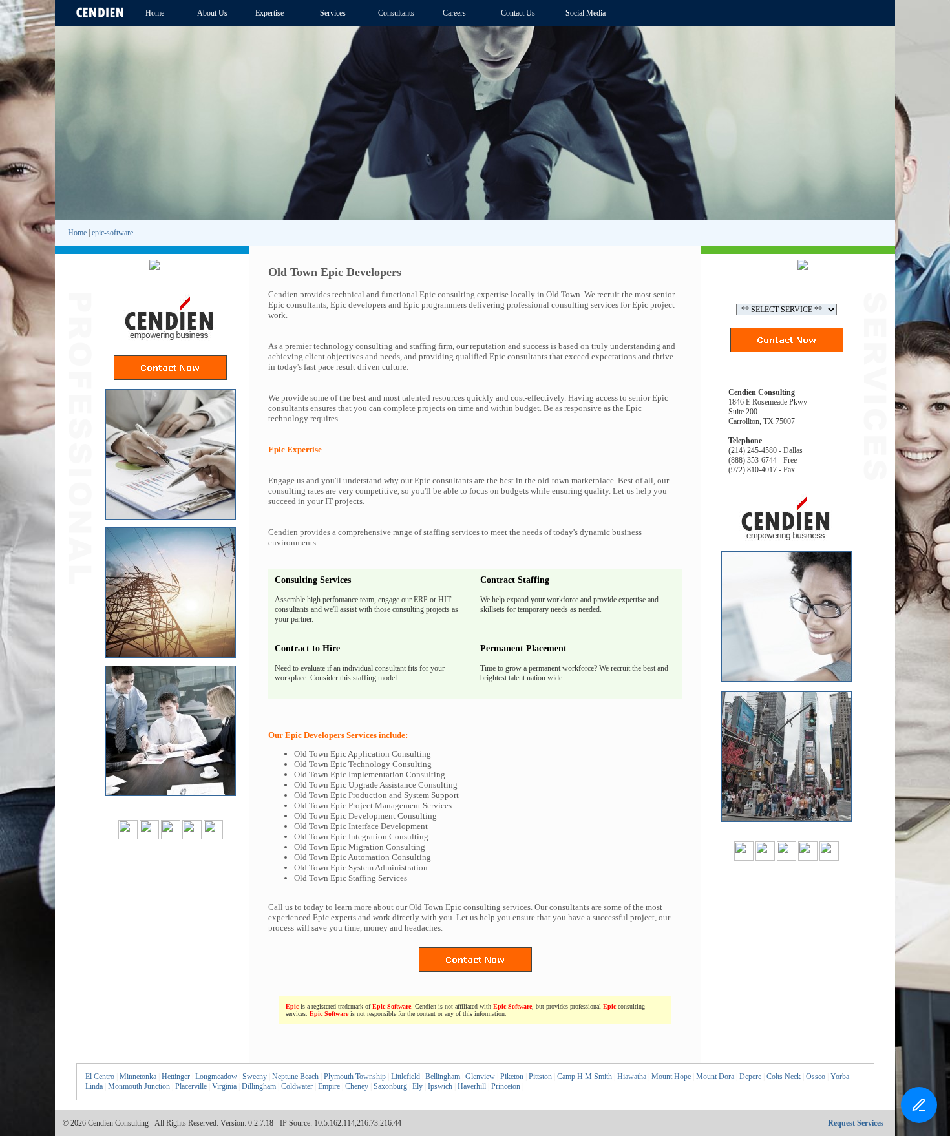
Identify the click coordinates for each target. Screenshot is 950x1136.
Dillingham (259, 1086)
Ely (417, 1086)
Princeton (505, 1086)
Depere (750, 1076)
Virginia (224, 1086)
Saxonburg (390, 1086)
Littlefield (405, 1076)
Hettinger (176, 1076)
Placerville (191, 1086)
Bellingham (442, 1076)
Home (77, 232)
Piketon (511, 1076)
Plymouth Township (355, 1076)
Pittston (540, 1076)
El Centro (99, 1076)
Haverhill (472, 1086)
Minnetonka (138, 1076)
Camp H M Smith (584, 1076)
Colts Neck (783, 1076)
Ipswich (440, 1086)
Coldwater (297, 1086)
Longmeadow (216, 1076)
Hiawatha (631, 1076)
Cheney (356, 1086)
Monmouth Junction (139, 1086)
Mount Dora (715, 1076)
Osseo (815, 1076)
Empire (329, 1086)
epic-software (112, 232)
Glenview (480, 1076)
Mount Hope (671, 1076)
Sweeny (254, 1076)
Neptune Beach (295, 1076)
